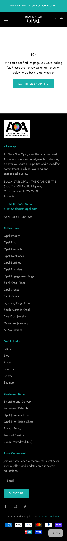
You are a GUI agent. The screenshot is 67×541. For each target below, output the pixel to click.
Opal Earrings (12, 262)
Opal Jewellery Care (16, 415)
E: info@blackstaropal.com (20, 209)
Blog (6, 355)
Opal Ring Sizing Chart (18, 422)
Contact (8, 376)
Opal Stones (11, 289)
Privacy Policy (12, 428)
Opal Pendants (13, 249)
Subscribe (16, 493)
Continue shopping (33, 84)
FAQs (7, 349)
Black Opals (11, 296)
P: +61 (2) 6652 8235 (18, 204)
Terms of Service (14, 435)
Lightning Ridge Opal (17, 303)
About (7, 362)
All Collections (13, 330)
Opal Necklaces (14, 256)
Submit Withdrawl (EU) (18, 442)
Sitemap (9, 382)
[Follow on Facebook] (5, 506)
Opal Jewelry (12, 236)
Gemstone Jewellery (16, 323)
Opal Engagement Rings (19, 276)
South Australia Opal (17, 310)
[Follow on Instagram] (15, 506)
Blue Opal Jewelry (15, 316)
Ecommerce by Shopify (49, 516)
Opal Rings (11, 242)
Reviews (9, 369)
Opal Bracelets (13, 269)
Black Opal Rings (14, 283)
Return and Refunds (16, 408)
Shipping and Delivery (17, 401)
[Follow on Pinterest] (25, 506)
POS (32, 516)
